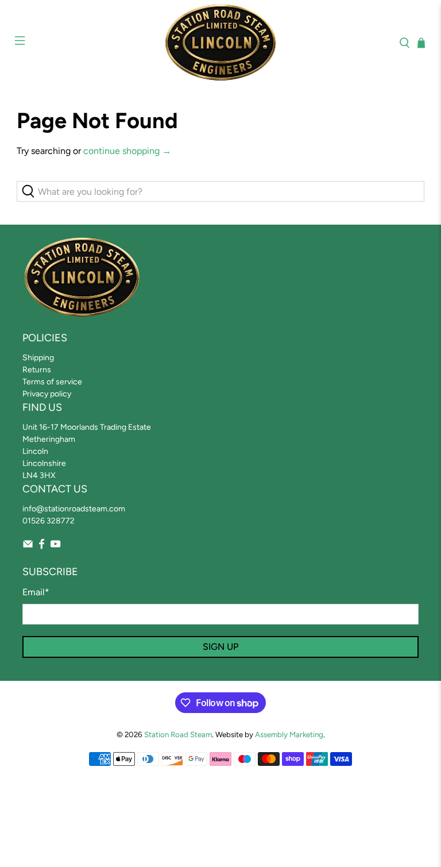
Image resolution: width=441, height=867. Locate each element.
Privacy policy (46, 394)
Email (35, 592)
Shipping (38, 358)
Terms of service (52, 382)
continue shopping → (127, 150)
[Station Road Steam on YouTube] (55, 547)
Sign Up (220, 646)
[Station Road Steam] (220, 43)
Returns (36, 370)
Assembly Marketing (289, 734)
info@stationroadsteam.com (73, 509)
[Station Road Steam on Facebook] (41, 547)
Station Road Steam (178, 734)
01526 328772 (48, 521)
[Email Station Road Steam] (27, 547)
